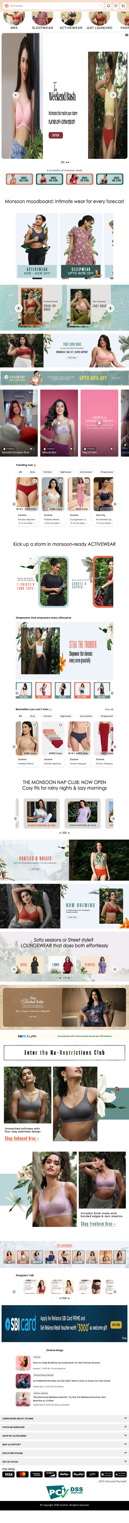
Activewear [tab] (86, 472)
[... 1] (30, 965)
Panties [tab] (48, 472)
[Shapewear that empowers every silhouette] (64, 651)
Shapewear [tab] (107, 472)
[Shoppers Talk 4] (35, 1287)
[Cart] (123, 6)
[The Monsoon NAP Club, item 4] (42, 813)
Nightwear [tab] (65, 472)
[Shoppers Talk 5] (62, 1287)
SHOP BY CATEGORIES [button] (15, 1435)
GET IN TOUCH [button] (11, 1461)
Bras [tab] (32, 472)
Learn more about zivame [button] (18, 1418)
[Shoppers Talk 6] (89, 1287)
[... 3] (95, 965)
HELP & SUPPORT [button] (12, 1444)
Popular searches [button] (14, 1427)
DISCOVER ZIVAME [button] (13, 1453)
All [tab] (20, 472)
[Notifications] (108, 6)
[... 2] (62, 965)
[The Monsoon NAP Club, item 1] (82, 813)
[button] (115, 6)
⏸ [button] (126, 35)
